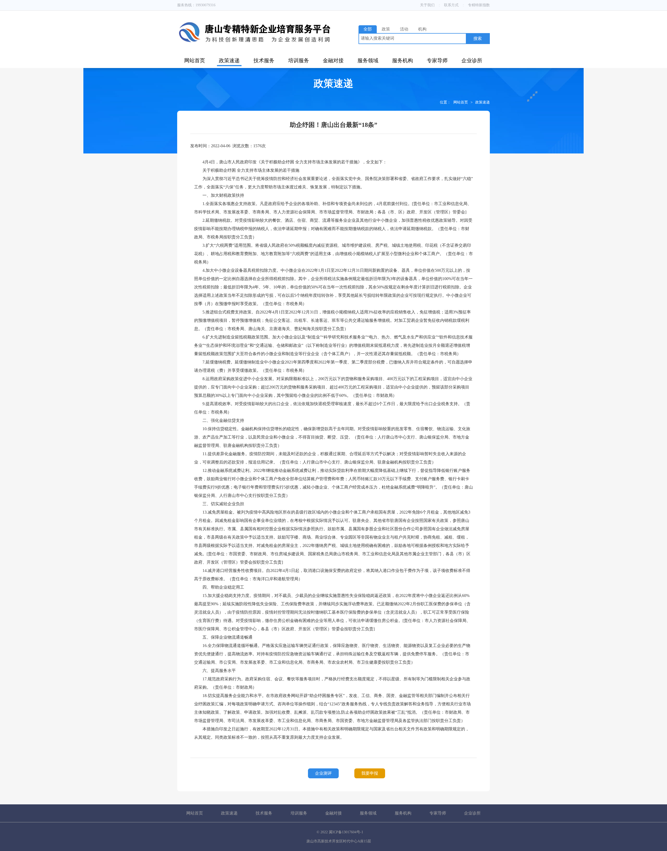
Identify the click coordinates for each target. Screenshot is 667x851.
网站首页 (194, 60)
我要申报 (369, 773)
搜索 (477, 38)
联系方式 (451, 5)
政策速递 (229, 60)
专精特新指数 (479, 5)
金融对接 (333, 60)
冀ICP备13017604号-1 (346, 832)
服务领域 (367, 60)
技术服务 (264, 60)
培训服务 (298, 60)
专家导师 (437, 60)
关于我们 (427, 5)
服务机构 (402, 60)
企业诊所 (471, 60)
